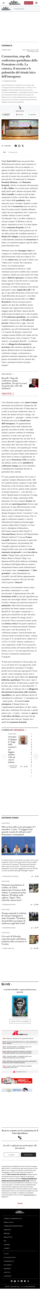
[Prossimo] (35, 756)
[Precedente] (4, 756)
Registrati (28, 1155)
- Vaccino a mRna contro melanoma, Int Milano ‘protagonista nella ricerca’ (17, 1066)
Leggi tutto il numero (20, 1021)
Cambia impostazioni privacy (13, 1226)
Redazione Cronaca (12, 766)
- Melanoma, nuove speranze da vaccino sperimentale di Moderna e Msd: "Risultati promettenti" (19, 1062)
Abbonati (28, 3)
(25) (37, 904)
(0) (27, 766)
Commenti (7, 146)
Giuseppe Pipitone (9, 81)
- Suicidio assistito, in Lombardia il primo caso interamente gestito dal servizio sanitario (17, 1047)
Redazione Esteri (9, 904)
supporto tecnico (29, 1195)
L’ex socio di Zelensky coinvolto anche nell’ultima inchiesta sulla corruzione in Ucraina (14, 940)
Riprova (20, 1203)
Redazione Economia (10, 876)
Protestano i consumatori (13, 834)
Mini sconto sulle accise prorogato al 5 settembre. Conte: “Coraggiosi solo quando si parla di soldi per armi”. (19, 829)
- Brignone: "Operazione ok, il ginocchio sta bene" (18, 1038)
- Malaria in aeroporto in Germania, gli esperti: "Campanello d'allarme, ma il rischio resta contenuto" (17, 1052)
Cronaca (7, 45)
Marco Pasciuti (8, 948)
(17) (37, 927)
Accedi (11, 1155)
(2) (37, 876)
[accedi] (36, 3)
